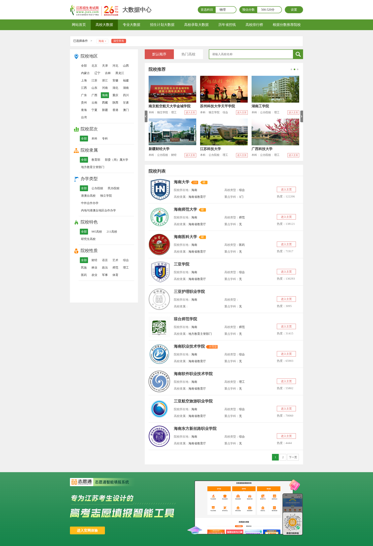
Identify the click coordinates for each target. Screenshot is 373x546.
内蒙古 (85, 73)
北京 (94, 65)
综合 (126, 260)
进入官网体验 (87, 530)
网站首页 (79, 25)
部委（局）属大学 (116, 159)
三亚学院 (181, 264)
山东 (94, 87)
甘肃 (126, 102)
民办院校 (113, 188)
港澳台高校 (88, 195)
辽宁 (97, 73)
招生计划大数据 (162, 25)
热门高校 (188, 54)
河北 (115, 65)
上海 (84, 80)
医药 (84, 274)
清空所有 (118, 40)
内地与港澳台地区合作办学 (98, 210)
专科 (105, 138)
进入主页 (190, 112)
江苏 (94, 80)
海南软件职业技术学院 (193, 374)
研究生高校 (88, 239)
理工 (126, 267)
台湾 (84, 117)
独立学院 (106, 195)
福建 (126, 80)
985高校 (97, 231)
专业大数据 (131, 25)
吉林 (108, 73)
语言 (105, 260)
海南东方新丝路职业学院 (195, 428)
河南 (105, 87)
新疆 (105, 110)
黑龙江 (119, 73)
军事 (105, 274)
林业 (94, 267)
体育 (115, 274)
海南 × (102, 41)
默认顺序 (159, 54)
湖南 (126, 87)
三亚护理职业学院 (189, 291)
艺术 (115, 260)
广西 (94, 95)
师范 (115, 267)
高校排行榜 (254, 25)
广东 (84, 95)
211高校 (112, 231)
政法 (105, 267)
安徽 (115, 80)
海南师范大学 (185, 209)
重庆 (115, 95)
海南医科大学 (185, 237)
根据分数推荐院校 (287, 25)
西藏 (105, 102)
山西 (126, 65)
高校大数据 (104, 25)
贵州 (84, 102)
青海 (84, 110)
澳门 (126, 110)
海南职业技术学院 (189, 346)
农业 (94, 274)
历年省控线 (227, 25)
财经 (94, 260)
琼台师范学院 (185, 319)
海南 (105, 95)
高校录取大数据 (196, 25)
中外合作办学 (89, 203)
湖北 (115, 87)
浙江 (105, 80)
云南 (94, 102)
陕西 (115, 102)
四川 (126, 95)
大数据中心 (137, 9)
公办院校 (97, 188)
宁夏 (94, 110)
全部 (84, 65)
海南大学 (181, 182)
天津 (105, 65)
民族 (84, 267)
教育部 (96, 159)
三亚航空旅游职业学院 (193, 401)
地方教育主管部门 (92, 167)
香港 (115, 110)
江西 (84, 87)
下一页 (293, 457)
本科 (94, 138)
